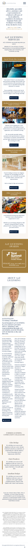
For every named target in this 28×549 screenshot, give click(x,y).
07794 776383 (13, 27)
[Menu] (24, 3)
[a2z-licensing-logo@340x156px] (11, 3)
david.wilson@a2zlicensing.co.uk (14, 29)
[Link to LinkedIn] (25, 547)
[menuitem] (24, 3)
